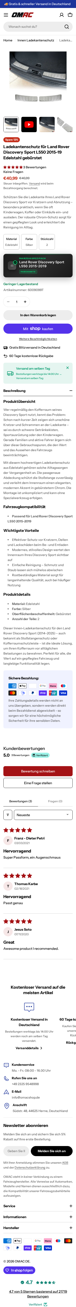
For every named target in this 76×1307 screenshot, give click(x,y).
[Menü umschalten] (5, 14)
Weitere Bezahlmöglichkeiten (38, 338)
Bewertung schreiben (38, 771)
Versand (34, 183)
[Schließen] (68, 368)
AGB (65, 1163)
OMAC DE (22, 1261)
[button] (13, 167)
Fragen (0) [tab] (55, 801)
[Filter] (7, 815)
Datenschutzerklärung (30, 1167)
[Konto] (61, 14)
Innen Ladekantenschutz (36, 40)
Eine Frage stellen (38, 783)
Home (7, 40)
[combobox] (38, 27)
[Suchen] (66, 26)
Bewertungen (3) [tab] (20, 801)
